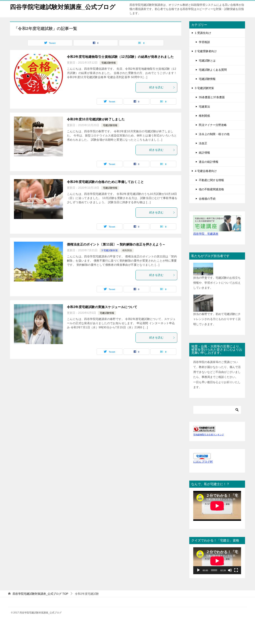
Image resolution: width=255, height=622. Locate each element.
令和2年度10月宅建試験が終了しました (96, 119)
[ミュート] (230, 570)
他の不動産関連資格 (211, 189)
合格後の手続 (207, 198)
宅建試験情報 (108, 62)
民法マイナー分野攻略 (213, 125)
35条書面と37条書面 (212, 97)
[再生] (198, 570)
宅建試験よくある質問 (213, 69)
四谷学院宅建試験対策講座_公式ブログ (63, 7)
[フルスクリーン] (236, 570)
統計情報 (204, 152)
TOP (40, 593)
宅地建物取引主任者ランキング (208, 434)
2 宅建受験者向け (206, 51)
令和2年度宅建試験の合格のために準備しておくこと (105, 181)
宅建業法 (204, 106)
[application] (217, 560)
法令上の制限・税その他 (214, 134)
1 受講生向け (203, 32)
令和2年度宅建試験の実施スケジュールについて (102, 307)
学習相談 (204, 42)
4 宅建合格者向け (206, 171)
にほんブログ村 (203, 461)
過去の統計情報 (208, 161)
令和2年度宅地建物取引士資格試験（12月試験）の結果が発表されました (120, 56)
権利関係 (127, 250)
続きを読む (156, 87)
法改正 (203, 143)
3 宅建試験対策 (109, 250)
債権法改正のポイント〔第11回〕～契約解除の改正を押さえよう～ (116, 244)
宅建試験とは (207, 60)
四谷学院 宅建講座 (205, 233)
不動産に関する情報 (211, 180)
